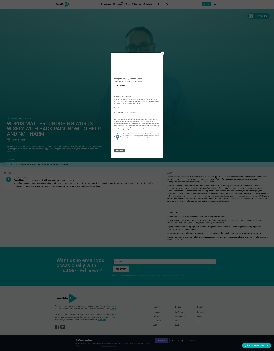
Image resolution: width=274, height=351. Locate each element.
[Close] (162, 53)
